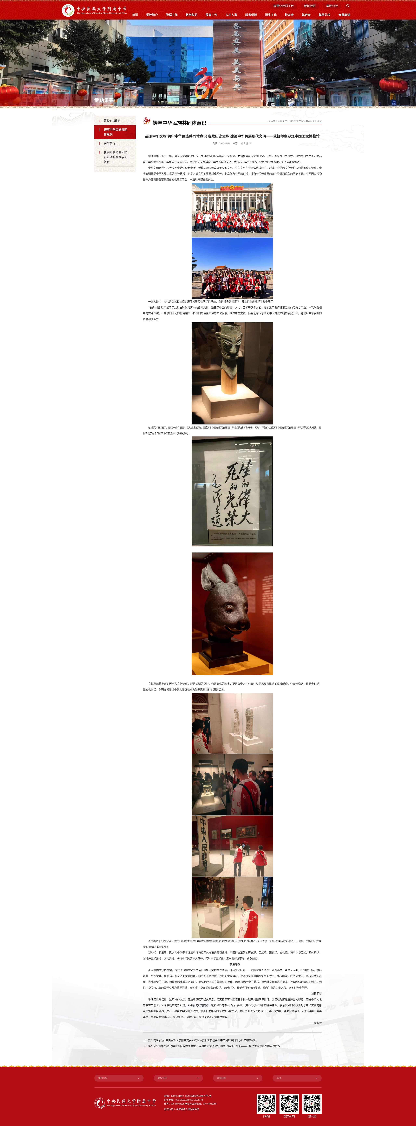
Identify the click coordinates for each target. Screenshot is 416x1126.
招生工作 (271, 15)
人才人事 (231, 15)
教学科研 (191, 15)
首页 (135, 15)
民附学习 (110, 143)
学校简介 (152, 15)
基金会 (306, 15)
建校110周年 (112, 120)
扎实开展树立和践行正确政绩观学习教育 (115, 157)
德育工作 (211, 15)
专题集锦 (344, 15)
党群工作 (172, 15)
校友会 (289, 15)
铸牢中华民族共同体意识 (302, 121)
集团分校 (332, 6)
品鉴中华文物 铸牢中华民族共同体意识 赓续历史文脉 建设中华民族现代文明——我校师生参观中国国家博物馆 (216, 1046)
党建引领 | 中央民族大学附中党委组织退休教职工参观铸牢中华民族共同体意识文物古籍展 (205, 1040)
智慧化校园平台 (283, 6)
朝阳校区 (310, 6)
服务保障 (251, 15)
